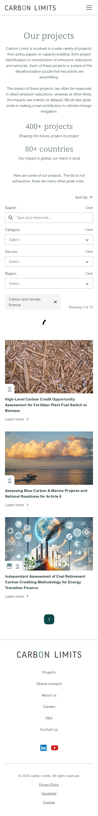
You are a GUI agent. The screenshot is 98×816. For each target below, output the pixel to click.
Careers (49, 706)
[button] (88, 7)
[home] (30, 7)
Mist (49, 718)
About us (49, 695)
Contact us (49, 729)
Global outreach (49, 683)
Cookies (49, 802)
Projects (49, 672)
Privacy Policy (49, 784)
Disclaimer (49, 793)
